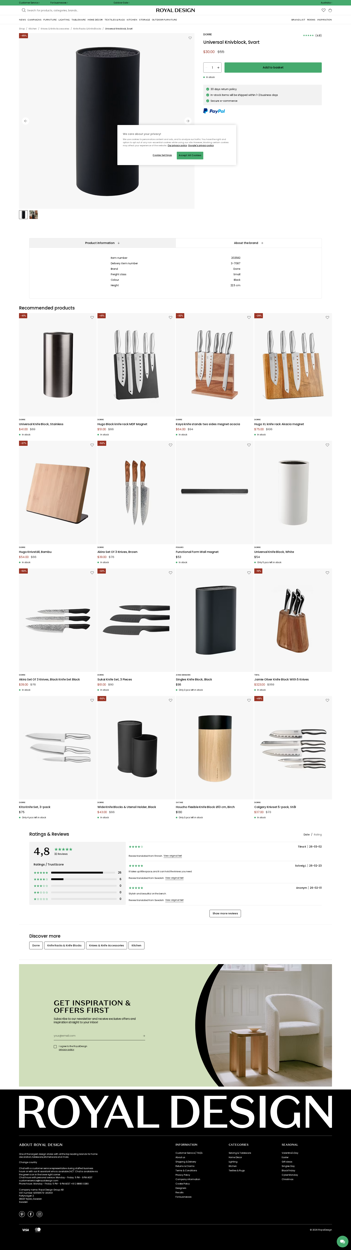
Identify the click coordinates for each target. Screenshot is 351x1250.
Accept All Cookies (190, 155)
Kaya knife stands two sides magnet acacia (208, 424)
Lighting (233, 1162)
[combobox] (326, 2)
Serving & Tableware (240, 1153)
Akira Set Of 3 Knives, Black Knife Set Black (49, 679)
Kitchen (233, 1166)
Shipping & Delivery (186, 1162)
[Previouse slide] (25, 121)
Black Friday (288, 1170)
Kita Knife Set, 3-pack (34, 807)
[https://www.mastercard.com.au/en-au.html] (38, 1229)
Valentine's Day (290, 1153)
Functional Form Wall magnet (197, 552)
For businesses (184, 1197)
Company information (188, 1179)
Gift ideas (287, 1162)
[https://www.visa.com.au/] (25, 1229)
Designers (181, 1188)
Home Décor (235, 1157)
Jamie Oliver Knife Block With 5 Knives (281, 679)
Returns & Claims (185, 1166)
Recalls (180, 1192)
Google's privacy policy (201, 145)
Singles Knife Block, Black (194, 679)
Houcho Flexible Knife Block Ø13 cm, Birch (205, 807)
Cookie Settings (162, 155)
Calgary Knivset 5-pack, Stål (275, 807)
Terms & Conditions (186, 1170)
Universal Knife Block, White (274, 552)
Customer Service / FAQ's (189, 1153)
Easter (285, 1157)
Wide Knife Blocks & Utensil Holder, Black (126, 807)
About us (180, 1157)
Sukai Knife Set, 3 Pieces (114, 679)
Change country (28, 1162)
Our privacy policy (177, 145)
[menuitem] (22, 19)
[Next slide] (188, 121)
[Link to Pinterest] (22, 1214)
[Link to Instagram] (39, 1214)
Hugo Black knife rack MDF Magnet (122, 424)
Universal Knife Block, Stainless (41, 424)
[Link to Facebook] (31, 1214)
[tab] (102, 243)
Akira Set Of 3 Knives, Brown (117, 552)
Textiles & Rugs (237, 1170)
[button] (326, 2)
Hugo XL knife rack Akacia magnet (279, 424)
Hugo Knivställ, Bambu (35, 552)
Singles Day (288, 1166)
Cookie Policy (183, 1184)
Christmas (287, 1179)
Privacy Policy (183, 1175)
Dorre (236, 269)
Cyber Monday (290, 1175)
